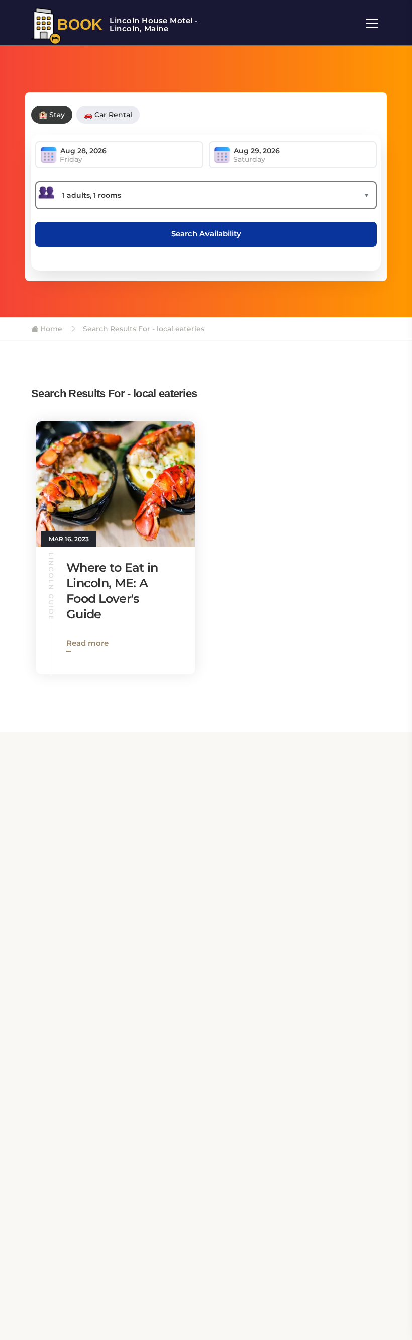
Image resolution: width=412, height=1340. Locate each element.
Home (50, 328)
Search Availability (206, 233)
